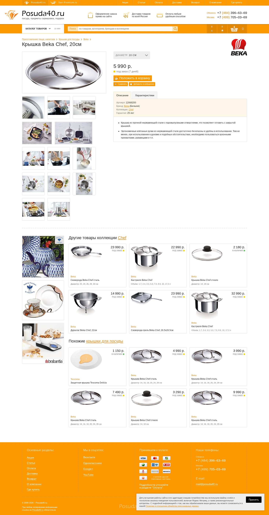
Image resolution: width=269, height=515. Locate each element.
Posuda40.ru (37, 510)
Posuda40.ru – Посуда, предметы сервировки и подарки (43, 15)
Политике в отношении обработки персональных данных (172, 506)
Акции (125, 2)
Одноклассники (92, 463)
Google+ (88, 468)
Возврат (195, 2)
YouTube (88, 474)
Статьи (141, 2)
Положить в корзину (134, 78)
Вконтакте (89, 457)
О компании (215, 2)
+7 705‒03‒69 (211, 469)
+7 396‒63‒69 (211, 460)
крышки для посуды (104, 341)
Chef (131, 109)
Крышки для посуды (69, 39)
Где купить (236, 2)
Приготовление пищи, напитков (38, 39)
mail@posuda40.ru (207, 484)
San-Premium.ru (67, 2)
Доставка (177, 2)
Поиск (73, 28)
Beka (86, 39)
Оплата (159, 2)
